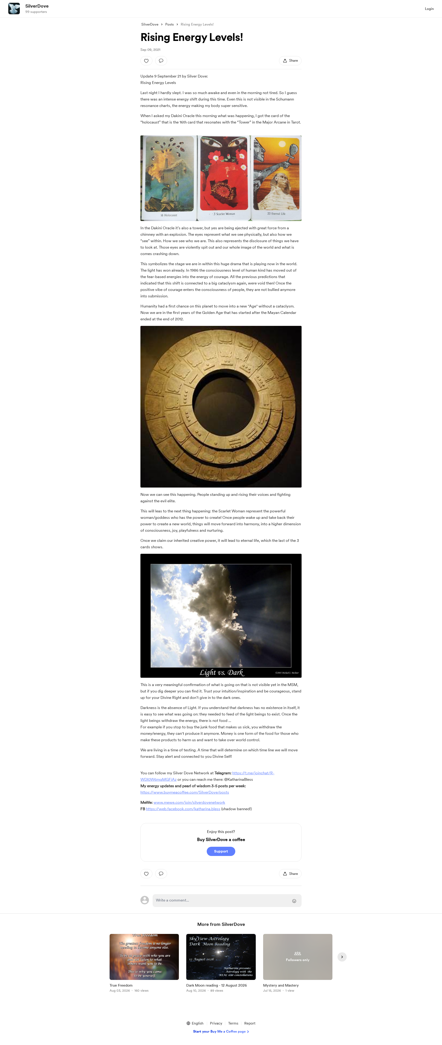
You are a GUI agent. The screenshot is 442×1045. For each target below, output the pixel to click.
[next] (342, 957)
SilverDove (37, 6)
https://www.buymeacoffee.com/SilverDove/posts (184, 792)
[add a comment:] (161, 60)
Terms (233, 1023)
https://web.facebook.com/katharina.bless (183, 809)
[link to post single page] (144, 964)
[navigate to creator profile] (14, 8)
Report (249, 1023)
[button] (194, 1023)
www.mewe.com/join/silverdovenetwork (189, 802)
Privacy (216, 1023)
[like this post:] (146, 60)
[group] (144, 964)
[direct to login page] (227, 900)
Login (429, 9)
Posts (169, 24)
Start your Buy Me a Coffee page (219, 1031)
